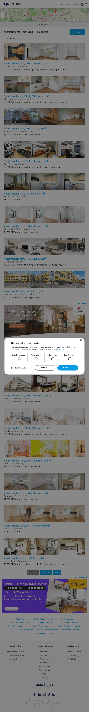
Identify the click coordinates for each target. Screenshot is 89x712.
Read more (63, 350)
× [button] (81, 340)
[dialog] (44, 356)
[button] (18, 368)
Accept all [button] (68, 368)
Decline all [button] (45, 368)
